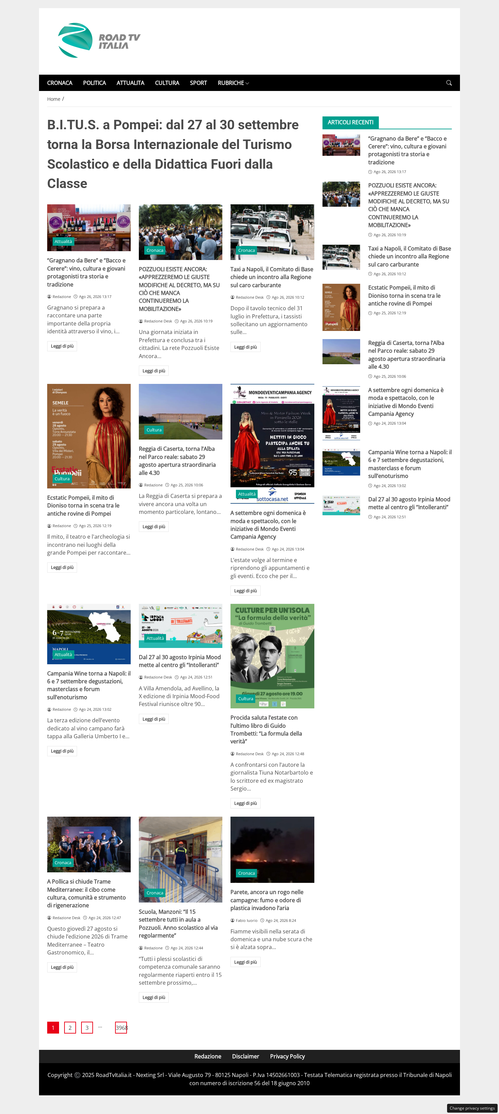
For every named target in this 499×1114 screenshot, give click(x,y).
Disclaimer (245, 1056)
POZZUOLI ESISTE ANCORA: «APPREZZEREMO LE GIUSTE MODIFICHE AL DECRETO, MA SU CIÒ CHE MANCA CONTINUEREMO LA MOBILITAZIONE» (179, 289)
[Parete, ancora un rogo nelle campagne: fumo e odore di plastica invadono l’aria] (272, 850)
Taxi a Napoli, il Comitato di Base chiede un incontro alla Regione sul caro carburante (271, 277)
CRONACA (59, 83)
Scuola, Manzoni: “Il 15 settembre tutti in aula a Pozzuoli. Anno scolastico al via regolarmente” (178, 923)
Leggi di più (62, 346)
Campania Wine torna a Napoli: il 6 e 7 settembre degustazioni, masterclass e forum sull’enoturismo (89, 685)
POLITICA (94, 83)
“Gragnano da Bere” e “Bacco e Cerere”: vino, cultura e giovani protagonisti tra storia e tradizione (86, 272)
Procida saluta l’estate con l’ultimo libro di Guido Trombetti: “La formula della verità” (266, 729)
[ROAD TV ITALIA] (98, 40)
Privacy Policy (287, 1056)
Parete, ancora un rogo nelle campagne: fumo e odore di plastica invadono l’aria (266, 900)
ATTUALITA (130, 83)
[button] (449, 83)
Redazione (208, 1056)
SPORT (198, 83)
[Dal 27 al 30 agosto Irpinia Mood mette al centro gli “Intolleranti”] (180, 626)
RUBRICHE (231, 83)
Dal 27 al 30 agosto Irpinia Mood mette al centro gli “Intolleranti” (180, 661)
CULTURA (167, 83)
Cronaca (155, 250)
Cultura (62, 479)
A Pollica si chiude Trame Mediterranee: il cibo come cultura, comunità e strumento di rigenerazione (86, 893)
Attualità (63, 241)
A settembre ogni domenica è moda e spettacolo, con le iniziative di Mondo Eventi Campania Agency (268, 524)
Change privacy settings (472, 1108)
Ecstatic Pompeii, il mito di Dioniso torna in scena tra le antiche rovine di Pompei (83, 505)
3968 (121, 1028)
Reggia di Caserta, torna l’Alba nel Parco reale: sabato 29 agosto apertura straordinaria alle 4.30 (177, 460)
